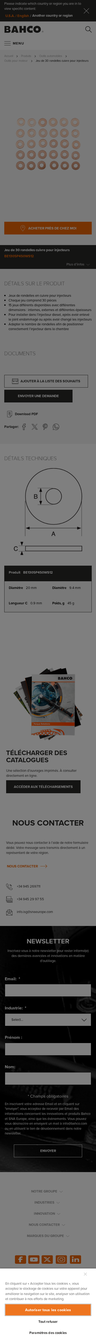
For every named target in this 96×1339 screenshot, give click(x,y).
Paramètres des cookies (48, 1332)
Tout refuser (48, 1321)
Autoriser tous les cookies (48, 1310)
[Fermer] (85, 1274)
